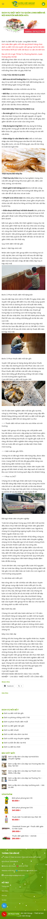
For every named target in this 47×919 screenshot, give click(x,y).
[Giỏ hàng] (43, 4)
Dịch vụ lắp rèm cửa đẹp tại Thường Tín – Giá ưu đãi (25, 779)
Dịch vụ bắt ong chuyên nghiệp (17, 738)
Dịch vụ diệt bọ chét (12, 747)
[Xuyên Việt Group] (23, 4)
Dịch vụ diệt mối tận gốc (14, 713)
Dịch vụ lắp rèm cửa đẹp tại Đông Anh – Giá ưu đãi (26, 786)
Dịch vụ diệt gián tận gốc (14, 726)
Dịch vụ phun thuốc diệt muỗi (16, 721)
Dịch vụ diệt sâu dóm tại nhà (16, 734)
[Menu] (3, 4)
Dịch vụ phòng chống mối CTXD (17, 717)
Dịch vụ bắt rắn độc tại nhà (15, 742)
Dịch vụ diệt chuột (11, 730)
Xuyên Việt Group (23, 916)
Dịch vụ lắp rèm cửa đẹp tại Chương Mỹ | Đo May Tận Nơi (26, 765)
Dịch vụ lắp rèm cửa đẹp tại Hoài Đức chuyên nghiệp (23, 758)
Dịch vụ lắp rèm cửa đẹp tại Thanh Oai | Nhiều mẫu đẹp (24, 772)
